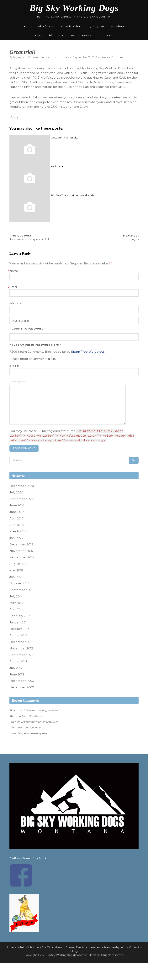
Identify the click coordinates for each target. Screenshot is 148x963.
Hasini (13, 721)
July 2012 (16, 668)
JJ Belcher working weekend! (42, 710)
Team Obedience (31, 716)
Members (118, 26)
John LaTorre (17, 727)
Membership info (47, 35)
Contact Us (105, 35)
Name (14, 271)
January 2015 (18, 577)
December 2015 (21, 544)
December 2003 (21, 681)
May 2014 (16, 603)
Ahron (13, 716)
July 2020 (16, 492)
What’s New (46, 26)
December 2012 (21, 642)
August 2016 (18, 525)
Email (13, 287)
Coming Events (80, 35)
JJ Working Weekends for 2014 (39, 721)
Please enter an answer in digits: (32, 359)
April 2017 (16, 518)
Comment (17, 382)
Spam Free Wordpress (87, 351)
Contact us (135, 947)
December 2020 (21, 486)
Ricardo (14, 710)
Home (27, 26)
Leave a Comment (112, 57)
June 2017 (16, 512)
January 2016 (18, 538)
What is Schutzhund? (30, 947)
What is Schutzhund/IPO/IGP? (83, 26)
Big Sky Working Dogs (74, 8)
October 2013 (19, 629)
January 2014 (19, 622)
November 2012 (21, 648)
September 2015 (21, 557)
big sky (17, 57)
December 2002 (21, 687)
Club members (37, 57)
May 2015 (16, 570)
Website (15, 303)
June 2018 (16, 505)
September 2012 (21, 655)
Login (75, 951)
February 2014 (19, 616)
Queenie (35, 727)
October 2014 (19, 583)
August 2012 (18, 661)
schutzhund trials (58, 57)
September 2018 (21, 499)
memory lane (39, 733)
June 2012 (16, 674)
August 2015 (18, 564)
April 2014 (16, 609)
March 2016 (17, 531)
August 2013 (18, 635)
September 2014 (21, 590)
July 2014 (16, 596)
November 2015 (21, 551)
